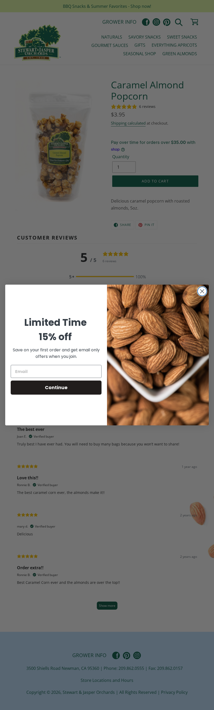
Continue (56, 387)
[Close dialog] (202, 291)
